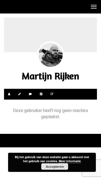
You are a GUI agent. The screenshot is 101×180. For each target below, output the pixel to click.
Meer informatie (70, 161)
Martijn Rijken (50, 75)
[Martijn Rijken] (50, 54)
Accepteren (55, 166)
